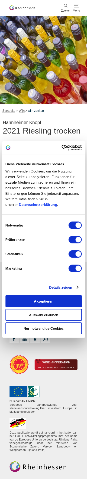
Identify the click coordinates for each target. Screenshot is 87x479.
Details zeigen (60, 287)
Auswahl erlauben (43, 315)
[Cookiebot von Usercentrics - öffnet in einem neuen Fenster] (62, 148)
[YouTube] (24, 338)
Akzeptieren (43, 301)
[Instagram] (45, 338)
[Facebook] (14, 338)
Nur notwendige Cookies (43, 328)
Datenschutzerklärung (38, 205)
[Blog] (35, 338)
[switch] (75, 239)
